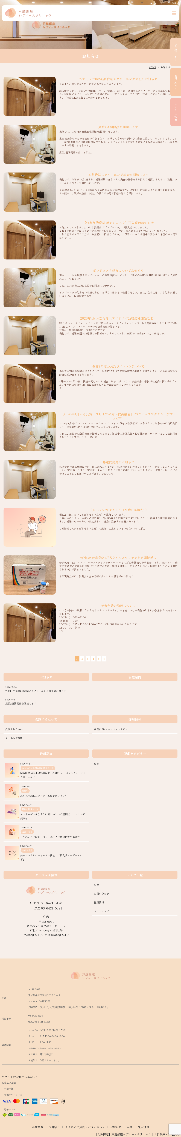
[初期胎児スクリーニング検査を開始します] (30, 192)
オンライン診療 (175, 112)
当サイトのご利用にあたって (20, 1077)
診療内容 (37, 1127)
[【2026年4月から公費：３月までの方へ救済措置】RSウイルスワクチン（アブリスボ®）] (30, 431)
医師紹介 (54, 1127)
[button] (173, 13)
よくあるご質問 (14, 738)
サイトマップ (101, 911)
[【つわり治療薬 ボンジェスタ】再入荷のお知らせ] (30, 239)
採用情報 (99, 902)
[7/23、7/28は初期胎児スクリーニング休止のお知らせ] (30, 96)
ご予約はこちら (175, 52)
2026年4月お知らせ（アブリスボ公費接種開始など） (118, 318)
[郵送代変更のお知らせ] (30, 479)
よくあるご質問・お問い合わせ (85, 1127)
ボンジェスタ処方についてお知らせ (118, 270)
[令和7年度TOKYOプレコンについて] (30, 383)
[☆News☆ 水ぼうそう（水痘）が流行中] (30, 527)
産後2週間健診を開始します (118, 127)
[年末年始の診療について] (30, 622)
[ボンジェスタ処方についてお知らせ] (30, 287)
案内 (96, 885)
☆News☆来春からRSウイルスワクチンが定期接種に (118, 557)
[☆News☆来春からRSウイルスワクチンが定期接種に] (30, 574)
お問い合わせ (175, 82)
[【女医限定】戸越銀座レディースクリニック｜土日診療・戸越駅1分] (28, 13)
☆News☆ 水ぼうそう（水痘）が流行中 (118, 509)
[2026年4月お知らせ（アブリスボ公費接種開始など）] (30, 335)
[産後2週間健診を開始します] (30, 144)
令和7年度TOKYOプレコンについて (118, 366)
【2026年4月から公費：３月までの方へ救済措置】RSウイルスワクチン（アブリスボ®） (118, 416)
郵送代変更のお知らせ (118, 462)
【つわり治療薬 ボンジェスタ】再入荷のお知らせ (118, 222)
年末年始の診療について (118, 605)
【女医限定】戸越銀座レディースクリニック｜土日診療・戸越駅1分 (138, 1134)
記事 (129, 1127)
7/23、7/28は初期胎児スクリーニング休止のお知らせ (118, 79)
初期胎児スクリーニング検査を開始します (118, 174)
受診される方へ (14, 729)
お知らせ (115, 1127)
